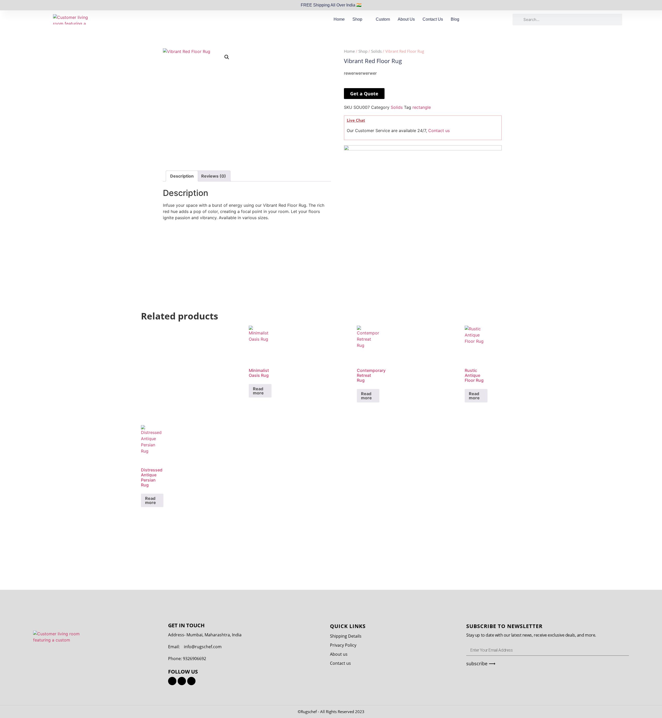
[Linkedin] (191, 681)
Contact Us (433, 19)
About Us (406, 19)
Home (339, 19)
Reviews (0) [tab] (213, 176)
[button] (226, 57)
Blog (455, 19)
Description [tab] (182, 176)
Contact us (439, 130)
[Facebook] (182, 681)
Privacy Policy (343, 645)
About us (339, 654)
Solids (376, 51)
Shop (357, 19)
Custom (383, 19)
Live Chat (356, 120)
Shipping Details (346, 636)
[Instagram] (172, 681)
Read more (258, 390)
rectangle (421, 107)
